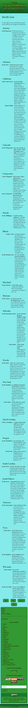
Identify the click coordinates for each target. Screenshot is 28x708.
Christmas (6, 634)
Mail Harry (6, 661)
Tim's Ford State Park (20, 505)
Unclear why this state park (17, 466)
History (21, 600)
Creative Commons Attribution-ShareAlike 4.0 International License (14, 700)
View (5, 600)
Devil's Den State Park (16, 65)
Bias (4, 629)
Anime (5, 624)
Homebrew (6, 653)
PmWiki (16, 706)
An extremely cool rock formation (18, 441)
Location (5, 658)
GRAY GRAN (7, 649)
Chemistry (6, 632)
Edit (13, 600)
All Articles (4, 619)
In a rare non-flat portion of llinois (19, 255)
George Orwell (7, 644)
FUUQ (3, 610)
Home (3, 608)
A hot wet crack (14, 363)
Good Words (6, 648)
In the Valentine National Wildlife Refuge (21, 315)
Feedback (5, 642)
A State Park (17, 105)
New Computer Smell (9, 664)
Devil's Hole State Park (18, 402)
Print (14, 604)
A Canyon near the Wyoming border (16, 299)
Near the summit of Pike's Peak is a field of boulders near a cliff (19, 150)
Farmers (5, 641)
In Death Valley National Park (18, 82)
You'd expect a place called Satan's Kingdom (18, 178)
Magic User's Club (8, 659)
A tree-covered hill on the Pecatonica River (19, 587)
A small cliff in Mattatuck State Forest (17, 195)
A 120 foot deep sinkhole (17, 216)
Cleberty (5, 636)
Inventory (5, 654)
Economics (6, 639)
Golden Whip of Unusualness (11, 646)
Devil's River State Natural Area (17, 531)
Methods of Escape (8, 663)
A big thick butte (15, 481)
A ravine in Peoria (20, 234)
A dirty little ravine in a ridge (20, 346)
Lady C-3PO (6, 656)
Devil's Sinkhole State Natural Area (18, 555)
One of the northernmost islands (19, 570)
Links (2, 612)
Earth (4, 637)
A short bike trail (16, 285)
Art (4, 626)
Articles (5, 627)
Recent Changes (6, 614)
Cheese (5, 631)
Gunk (4, 651)
